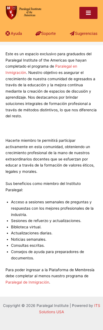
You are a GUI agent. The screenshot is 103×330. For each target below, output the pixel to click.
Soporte (48, 33)
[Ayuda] (7, 33)
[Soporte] (38, 33)
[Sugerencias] (72, 33)
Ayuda (16, 33)
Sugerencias (86, 33)
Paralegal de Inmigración (27, 282)
